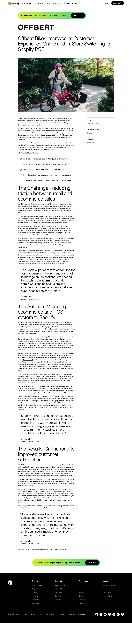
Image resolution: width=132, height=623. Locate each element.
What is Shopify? (37, 585)
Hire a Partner (106, 592)
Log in (106, 3)
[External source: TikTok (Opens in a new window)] (113, 614)
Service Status (107, 596)
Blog (80, 585)
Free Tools (82, 599)
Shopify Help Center (109, 585)
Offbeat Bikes (23, 118)
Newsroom (35, 599)
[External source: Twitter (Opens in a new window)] (100, 614)
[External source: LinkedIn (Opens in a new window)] (118, 614)
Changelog (82, 603)
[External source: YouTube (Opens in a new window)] (105, 614)
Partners (58, 596)
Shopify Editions (37, 589)
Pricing (48, 3)
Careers (34, 592)
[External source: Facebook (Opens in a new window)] (96, 614)
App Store (58, 592)
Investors (35, 596)
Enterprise (56, 3)
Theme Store (59, 589)
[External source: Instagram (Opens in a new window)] (109, 614)
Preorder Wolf (28, 360)
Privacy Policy (50, 614)
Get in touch (117, 3)
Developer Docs (60, 585)
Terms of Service (29, 614)
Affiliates (58, 599)
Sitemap (61, 614)
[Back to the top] (10, 582)
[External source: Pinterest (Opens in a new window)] (122, 614)
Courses (81, 596)
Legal (40, 614)
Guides (81, 592)
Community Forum (108, 589)
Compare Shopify (84, 589)
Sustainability (36, 603)
